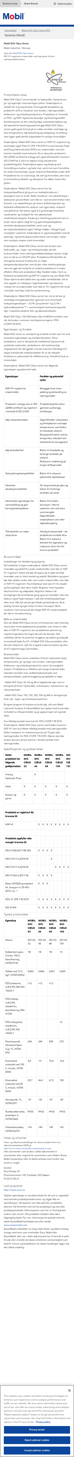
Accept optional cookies (37, 1450)
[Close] (69, 1390)
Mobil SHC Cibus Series (23, 53)
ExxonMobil (11, 30)
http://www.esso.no (14, 1190)
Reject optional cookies (37, 1440)
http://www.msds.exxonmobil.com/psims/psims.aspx (27, 1148)
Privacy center (37, 1429)
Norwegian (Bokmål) (15, 34)
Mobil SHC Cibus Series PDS (36, 30)
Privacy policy (43, 1422)
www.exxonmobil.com (15, 1225)
